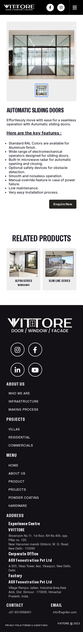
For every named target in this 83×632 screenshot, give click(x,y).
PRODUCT (17, 481)
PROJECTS (17, 489)
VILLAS (14, 429)
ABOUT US (17, 473)
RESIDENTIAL (19, 437)
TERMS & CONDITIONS (35, 625)
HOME (13, 465)
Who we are (19, 393)
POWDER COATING (24, 497)
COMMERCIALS (21, 445)
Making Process (23, 409)
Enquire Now (62, 204)
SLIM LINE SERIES (59, 281)
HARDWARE (18, 506)
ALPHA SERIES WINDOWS (23, 283)
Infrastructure (24, 401)
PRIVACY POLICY (14, 625)
